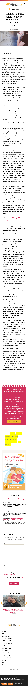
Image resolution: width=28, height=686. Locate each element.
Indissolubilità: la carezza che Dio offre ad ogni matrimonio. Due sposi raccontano (14, 611)
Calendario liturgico (6, 640)
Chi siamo (4, 645)
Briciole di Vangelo (6, 636)
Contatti (4, 661)
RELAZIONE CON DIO (10, 439)
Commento (6, 543)
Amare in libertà (5, 659)
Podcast (3, 635)
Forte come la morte (6, 648)
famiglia (19, 434)
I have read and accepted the (13, 578)
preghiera (15, 436)
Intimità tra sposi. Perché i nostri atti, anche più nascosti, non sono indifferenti (14, 509)
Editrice (3, 666)
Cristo (13, 434)
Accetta (4, 683)
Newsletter (4, 662)
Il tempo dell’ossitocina (7, 657)
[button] (2, 603)
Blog (3, 633)
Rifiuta (10, 683)
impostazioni (20, 681)
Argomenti (4, 631)
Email (5, 565)
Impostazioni (17, 683)
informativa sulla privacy (9, 574)
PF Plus (3, 642)
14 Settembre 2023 (14, 29)
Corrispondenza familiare (7, 647)
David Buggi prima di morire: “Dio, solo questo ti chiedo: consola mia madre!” (13, 519)
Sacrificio (8, 442)
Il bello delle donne (6, 655)
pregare (7, 436)
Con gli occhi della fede (7, 638)
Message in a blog (5, 652)
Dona (3, 664)
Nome (5, 558)
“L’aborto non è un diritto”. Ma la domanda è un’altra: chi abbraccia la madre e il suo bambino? (14, 500)
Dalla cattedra (5, 650)
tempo (15, 442)
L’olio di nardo (5, 654)
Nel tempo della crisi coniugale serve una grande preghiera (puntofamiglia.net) (14, 220)
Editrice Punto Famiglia (7, 643)
